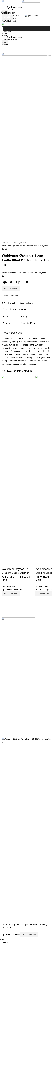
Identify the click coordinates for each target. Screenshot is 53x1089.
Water (6, 44)
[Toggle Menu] (47, 29)
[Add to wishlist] (5, 564)
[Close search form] (3, 3)
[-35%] (18, 468)
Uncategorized (8, 586)
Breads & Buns (10, 40)
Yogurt (7, 35)
